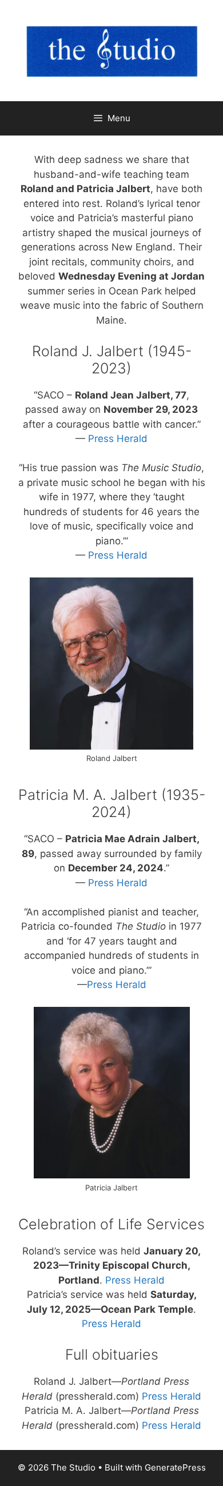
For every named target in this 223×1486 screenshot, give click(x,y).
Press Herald (118, 438)
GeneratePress (175, 1467)
